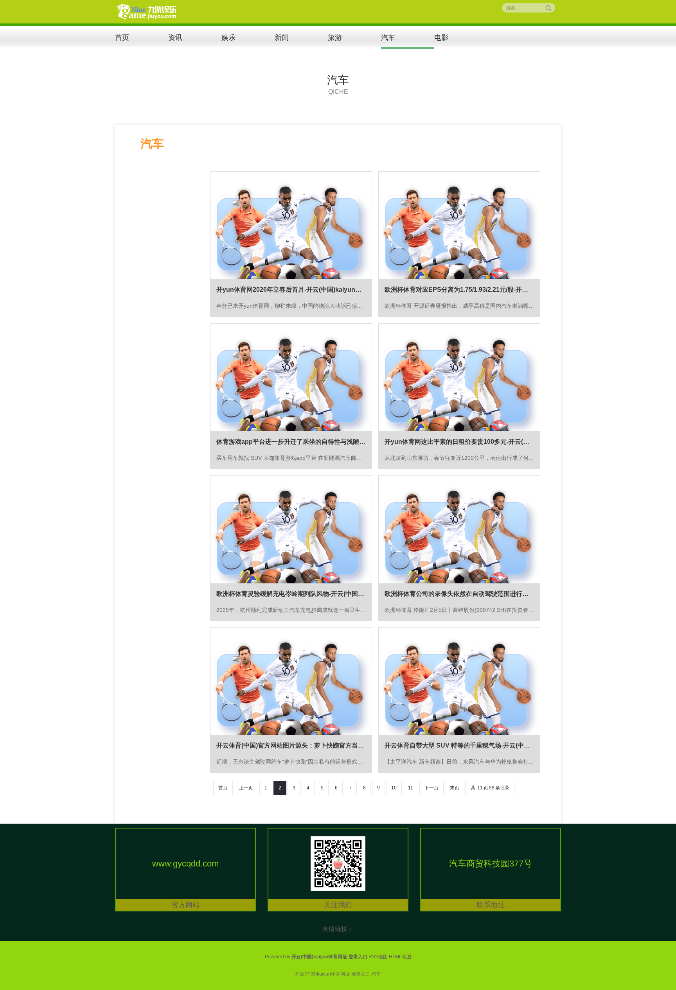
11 (410, 788)
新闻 (282, 37)
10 (394, 788)
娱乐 (228, 37)
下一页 (431, 788)
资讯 (175, 37)
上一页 (246, 788)
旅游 (335, 37)
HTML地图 (400, 957)
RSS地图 (378, 957)
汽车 (388, 37)
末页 (454, 788)
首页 (122, 37)
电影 (441, 37)
